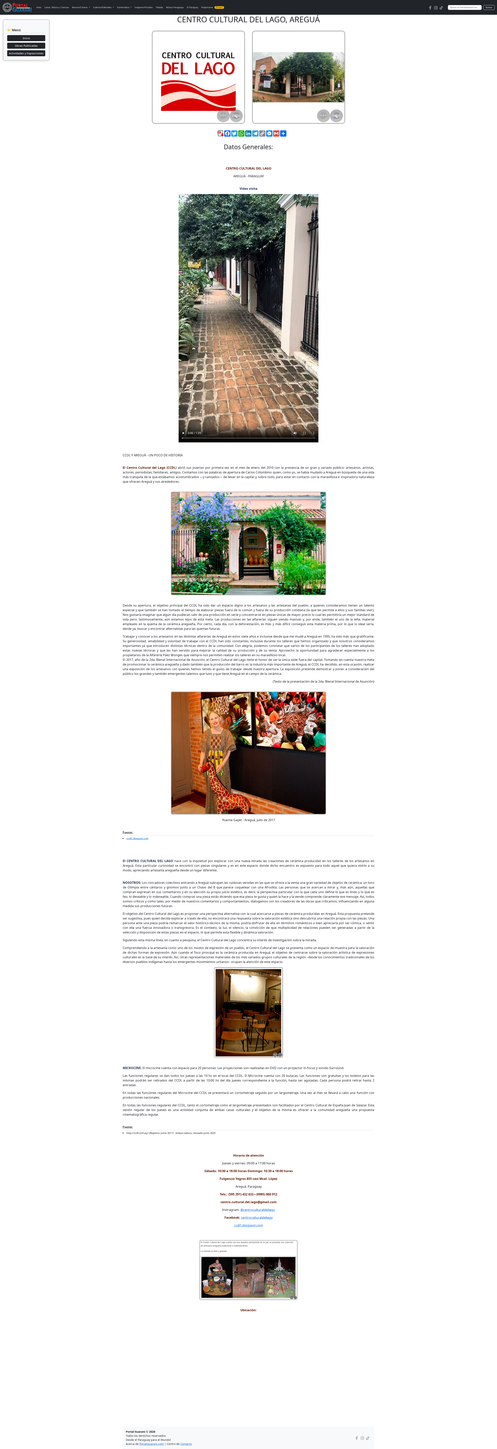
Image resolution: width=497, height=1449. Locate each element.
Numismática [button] (123, 7)
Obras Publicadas (26, 46)
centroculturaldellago (257, 1217)
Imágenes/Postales (144, 7)
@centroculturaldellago (257, 1210)
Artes (38, 7)
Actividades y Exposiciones (26, 53)
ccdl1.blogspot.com (137, 838)
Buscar (489, 7)
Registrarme (212, 7)
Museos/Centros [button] (80, 7)
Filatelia (159, 7)
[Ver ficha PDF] (217, 136)
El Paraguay (192, 7)
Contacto (186, 1444)
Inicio (26, 38)
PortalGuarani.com (151, 1444)
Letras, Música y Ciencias (56, 7)
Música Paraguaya (175, 7)
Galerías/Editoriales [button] (102, 7)
